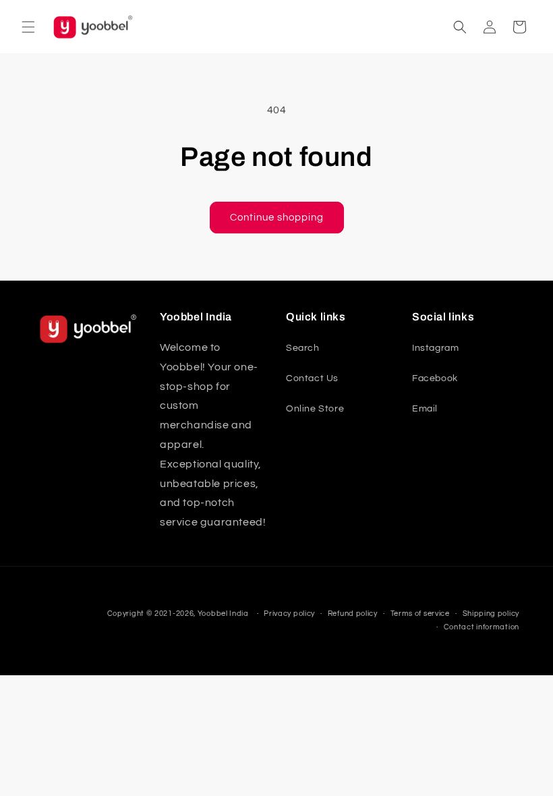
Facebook (435, 378)
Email (425, 409)
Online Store (315, 409)
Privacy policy (289, 613)
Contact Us (312, 378)
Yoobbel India (223, 613)
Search (303, 348)
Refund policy (353, 613)
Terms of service (420, 613)
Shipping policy (491, 613)
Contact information (481, 627)
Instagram (435, 348)
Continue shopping (277, 217)
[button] (28, 27)
